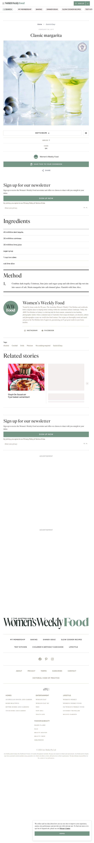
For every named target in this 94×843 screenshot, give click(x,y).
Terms (44, 671)
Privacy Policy (28, 203)
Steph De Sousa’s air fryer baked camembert (19, 395)
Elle (36, 729)
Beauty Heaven (40, 732)
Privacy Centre (65, 828)
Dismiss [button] (62, 833)
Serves (45, 140)
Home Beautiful (12, 703)
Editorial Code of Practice (46, 678)
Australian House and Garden (19, 699)
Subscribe (57, 671)
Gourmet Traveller (71, 711)
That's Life (40, 714)
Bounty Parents (70, 714)
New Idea (39, 711)
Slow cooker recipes (71, 9)
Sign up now (46, 198)
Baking (39, 9)
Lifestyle (73, 647)
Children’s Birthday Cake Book (47, 647)
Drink (22, 346)
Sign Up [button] (81, 3)
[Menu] (3, 3)
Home (39, 24)
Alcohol (6, 346)
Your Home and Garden (16, 711)
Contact (72, 671)
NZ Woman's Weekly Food (73, 707)
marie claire (40, 725)
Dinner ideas (52, 9)
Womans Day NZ (42, 703)
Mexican (30, 346)
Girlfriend (39, 740)
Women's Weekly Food (49, 157)
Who (37, 707)
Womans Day (41, 699)
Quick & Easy (50, 24)
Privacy (31, 671)
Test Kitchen (20, 647)
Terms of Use (40, 203)
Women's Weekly (70, 699)
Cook (46, 146)
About (19, 671)
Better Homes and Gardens (17, 707)
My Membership (24, 9)
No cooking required (43, 346)
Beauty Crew (39, 736)
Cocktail (15, 346)
